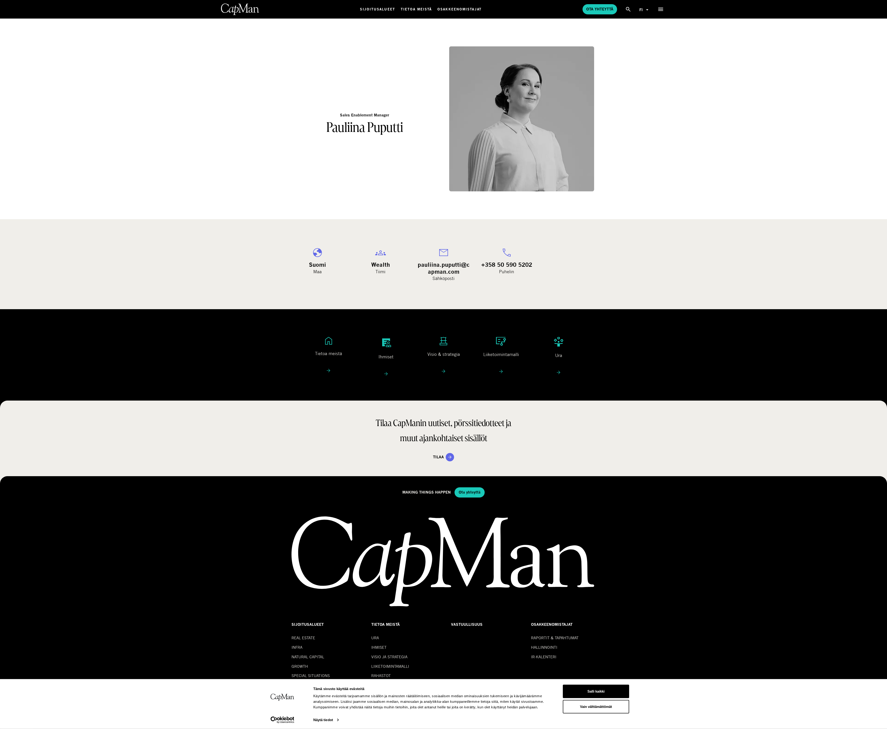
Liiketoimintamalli (390, 666)
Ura (375, 637)
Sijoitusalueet (377, 9)
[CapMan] (240, 9)
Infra (296, 647)
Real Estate (303, 637)
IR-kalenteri (543, 656)
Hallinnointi (544, 647)
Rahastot (381, 675)
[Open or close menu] (660, 9)
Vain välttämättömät (596, 706)
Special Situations (310, 675)
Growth (299, 666)
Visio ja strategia (389, 656)
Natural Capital (307, 656)
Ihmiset (379, 647)
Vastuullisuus (467, 624)
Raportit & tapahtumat (555, 637)
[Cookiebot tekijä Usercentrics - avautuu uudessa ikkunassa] (282, 719)
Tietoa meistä (416, 9)
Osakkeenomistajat (459, 9)
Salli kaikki (596, 691)
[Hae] (628, 9)
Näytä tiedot (323, 720)
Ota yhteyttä (599, 9)
